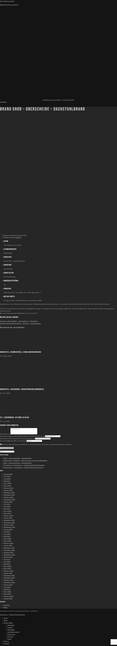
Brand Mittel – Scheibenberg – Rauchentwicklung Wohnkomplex (22, 389)
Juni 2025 (7, 506)
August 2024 (8, 529)
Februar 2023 (8, 571)
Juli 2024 (7, 531)
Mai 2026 (7, 481)
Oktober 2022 (8, 580)
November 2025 (9, 495)
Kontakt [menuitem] (6, 643)
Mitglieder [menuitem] (11, 629)
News (49, 100)
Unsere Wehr (56, 100)
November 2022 (9, 578)
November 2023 (9, 550)
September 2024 (9, 527)
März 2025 (7, 513)
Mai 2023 (7, 564)
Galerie (65, 100)
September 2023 (9, 554)
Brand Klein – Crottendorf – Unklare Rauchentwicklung (23, 467)
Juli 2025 (7, 504)
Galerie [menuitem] (6, 641)
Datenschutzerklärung (17, 614)
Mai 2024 (7, 536)
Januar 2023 (8, 573)
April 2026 (7, 483)
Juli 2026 (7, 476)
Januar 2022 (8, 598)
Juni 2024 (7, 534)
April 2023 (7, 566)
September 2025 (9, 499)
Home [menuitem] (6, 618)
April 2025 (7, 511)
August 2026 (8, 474)
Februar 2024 (8, 543)
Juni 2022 (7, 587)
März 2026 (7, 485)
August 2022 (8, 584)
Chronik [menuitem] (10, 627)
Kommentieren (5, 434)
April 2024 (7, 538)
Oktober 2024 (8, 525)
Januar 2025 (8, 518)
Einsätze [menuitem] (10, 636)
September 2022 (9, 582)
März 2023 (7, 568)
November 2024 (9, 522)
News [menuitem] (5, 620)
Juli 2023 (7, 559)
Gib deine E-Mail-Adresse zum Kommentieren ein (17, 438)
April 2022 (7, 591)
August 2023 (8, 557)
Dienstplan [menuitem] (11, 634)
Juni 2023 (7, 561)
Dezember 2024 (9, 520)
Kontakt (71, 100)
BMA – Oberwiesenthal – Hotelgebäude (18, 458)
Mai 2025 (7, 508)
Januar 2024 (8, 545)
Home (45, 100)
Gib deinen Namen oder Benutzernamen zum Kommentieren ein (22, 436)
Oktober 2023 (8, 552)
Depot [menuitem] (9, 639)
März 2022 (7, 594)
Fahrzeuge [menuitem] (11, 625)
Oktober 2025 (8, 497)
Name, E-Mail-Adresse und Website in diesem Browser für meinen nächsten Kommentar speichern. (37, 444)
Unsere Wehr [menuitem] (8, 623)
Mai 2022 (7, 589)
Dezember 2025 (9, 492)
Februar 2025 (8, 515)
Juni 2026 (7, 478)
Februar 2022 (8, 596)
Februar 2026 (8, 488)
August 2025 (8, 502)
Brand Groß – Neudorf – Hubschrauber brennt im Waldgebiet (25, 460)
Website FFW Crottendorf (9, 4)
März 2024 (7, 541)
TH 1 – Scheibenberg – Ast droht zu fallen (14, 417)
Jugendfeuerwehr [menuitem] (13, 632)
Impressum (4, 614)
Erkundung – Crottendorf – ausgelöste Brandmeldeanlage (24, 465)
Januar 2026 (8, 490)
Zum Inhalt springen (7, 1)
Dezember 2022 (9, 575)
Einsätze (18, 237)
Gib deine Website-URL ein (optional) (13, 441)
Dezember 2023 (9, 548)
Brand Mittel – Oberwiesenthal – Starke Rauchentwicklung (20, 352)
